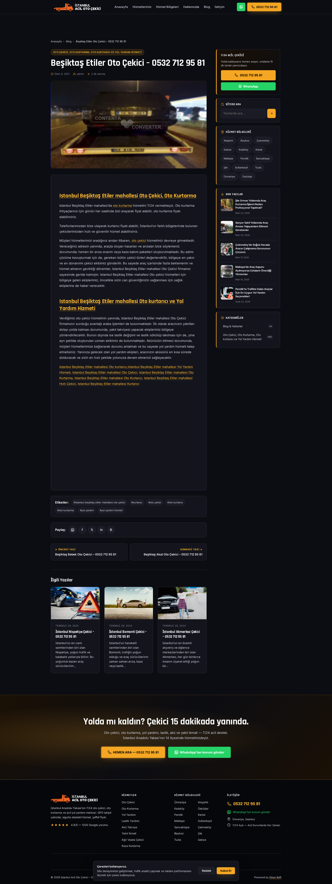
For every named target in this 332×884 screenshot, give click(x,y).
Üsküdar (247, 176)
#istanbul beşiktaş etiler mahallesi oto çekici (99, 502)
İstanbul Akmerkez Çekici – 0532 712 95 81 (181, 634)
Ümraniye (229, 176)
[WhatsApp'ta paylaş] (72, 530)
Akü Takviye (129, 827)
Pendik (245, 158)
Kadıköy (243, 149)
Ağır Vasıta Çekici (133, 839)
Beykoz (245, 140)
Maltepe (228, 158)
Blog (207, 7)
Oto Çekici (128, 802)
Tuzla (258, 167)
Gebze (228, 149)
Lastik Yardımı (130, 820)
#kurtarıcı (136, 502)
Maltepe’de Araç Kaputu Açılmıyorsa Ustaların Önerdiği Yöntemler (253, 270)
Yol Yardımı (129, 814)
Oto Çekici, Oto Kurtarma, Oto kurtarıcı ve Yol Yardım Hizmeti (97, 52)
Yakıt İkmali (129, 833)
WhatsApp (250, 86)
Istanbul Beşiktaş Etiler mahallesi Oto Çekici (104, 372)
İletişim (219, 7)
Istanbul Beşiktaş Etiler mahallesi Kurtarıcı (108, 384)
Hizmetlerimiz (142, 7)
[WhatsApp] (241, 7)
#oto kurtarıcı (175, 502)
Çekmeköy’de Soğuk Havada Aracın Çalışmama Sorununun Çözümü (252, 248)
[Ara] (271, 113)
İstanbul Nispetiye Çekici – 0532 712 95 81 (75, 634)
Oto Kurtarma (130, 808)
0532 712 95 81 (251, 75)
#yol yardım (87, 510)
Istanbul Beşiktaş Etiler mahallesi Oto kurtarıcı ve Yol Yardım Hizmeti (121, 305)
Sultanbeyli (241, 167)
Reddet (206, 870)
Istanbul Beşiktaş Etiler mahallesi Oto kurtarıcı (93, 367)
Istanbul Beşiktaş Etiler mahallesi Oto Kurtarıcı (108, 378)
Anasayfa (121, 7)
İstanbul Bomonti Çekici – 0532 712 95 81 (128, 634)
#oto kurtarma (65, 510)
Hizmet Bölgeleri (167, 7)
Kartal (259, 149)
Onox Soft (275, 877)
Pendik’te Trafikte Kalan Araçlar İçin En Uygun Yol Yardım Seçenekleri (254, 292)
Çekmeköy (263, 140)
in (101, 530)
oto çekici (139, 240)
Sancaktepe (263, 158)
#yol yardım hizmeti (111, 510)
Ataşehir (228, 140)
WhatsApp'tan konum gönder (202, 752)
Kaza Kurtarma (131, 845)
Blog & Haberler (247, 326)
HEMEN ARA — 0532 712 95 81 (136, 752)
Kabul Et (225, 870)
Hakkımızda (191, 7)
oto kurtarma (122, 205)
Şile (226, 167)
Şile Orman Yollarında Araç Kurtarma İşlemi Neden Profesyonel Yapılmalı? (250, 204)
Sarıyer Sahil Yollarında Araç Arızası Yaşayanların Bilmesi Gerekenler (251, 226)
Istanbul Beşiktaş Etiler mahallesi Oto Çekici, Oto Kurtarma (127, 195)
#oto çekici (154, 502)
